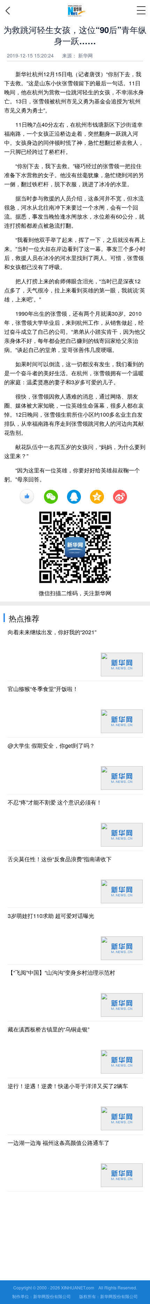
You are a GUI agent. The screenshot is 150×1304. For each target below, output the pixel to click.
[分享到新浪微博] (120, 497)
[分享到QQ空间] (97, 497)
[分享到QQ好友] (74, 497)
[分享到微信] (51, 497)
